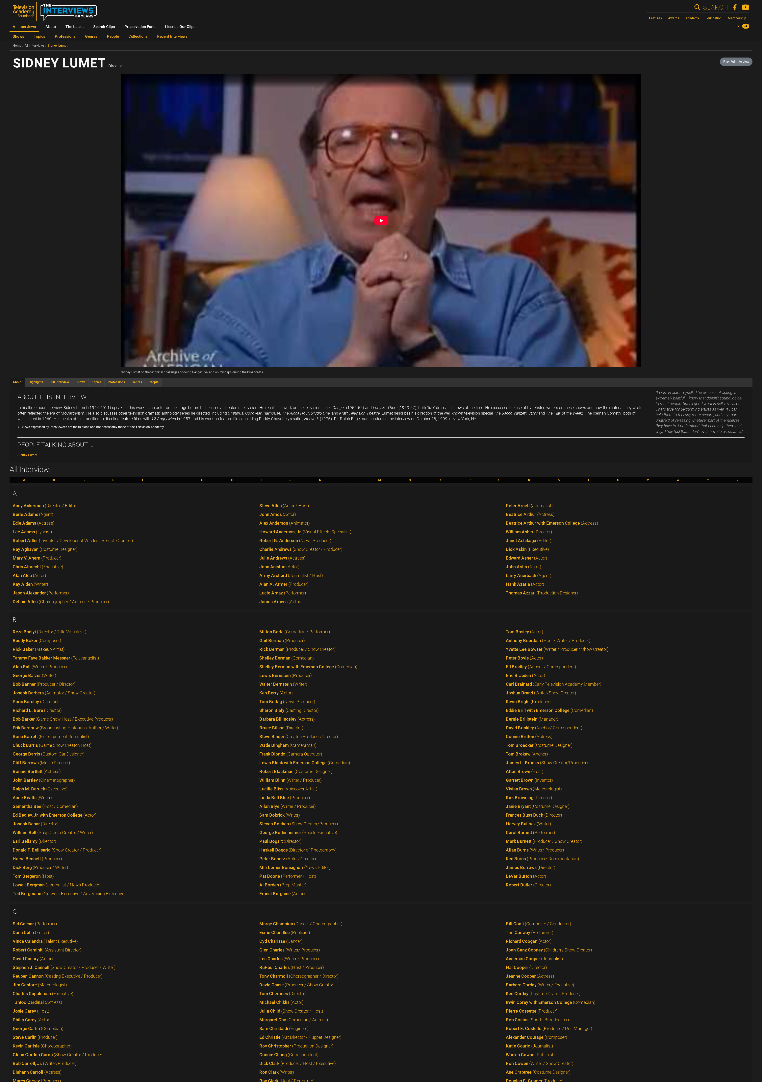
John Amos (277, 514)
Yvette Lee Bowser (557, 649)
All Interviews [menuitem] (24, 27)
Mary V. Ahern (37, 558)
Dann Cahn (31, 932)
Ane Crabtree (538, 1072)
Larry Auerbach (528, 575)
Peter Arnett (529, 505)
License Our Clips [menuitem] (180, 27)
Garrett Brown (529, 780)
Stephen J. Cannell (64, 967)
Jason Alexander (41, 592)
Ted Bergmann (69, 893)
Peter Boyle (524, 658)
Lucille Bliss (288, 788)
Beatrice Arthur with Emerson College (552, 523)
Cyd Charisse (280, 941)
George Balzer (34, 675)
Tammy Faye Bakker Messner (56, 658)
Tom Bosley (524, 631)
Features (655, 18)
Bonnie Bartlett (37, 771)
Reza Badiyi (49, 631)
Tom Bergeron (33, 876)
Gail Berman (282, 640)
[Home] (56, 12)
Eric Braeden (525, 675)
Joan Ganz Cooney (549, 950)
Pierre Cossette (531, 1011)
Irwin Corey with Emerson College (550, 1002)
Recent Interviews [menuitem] (172, 36)
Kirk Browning (529, 797)
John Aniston (279, 566)
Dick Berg (40, 867)
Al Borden (282, 884)
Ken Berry (276, 692)
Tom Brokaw (527, 754)
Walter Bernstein (283, 684)
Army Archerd (291, 575)
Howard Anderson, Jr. (305, 531)
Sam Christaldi (284, 1028)
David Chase (297, 984)
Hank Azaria (525, 584)
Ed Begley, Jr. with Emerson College (54, 815)
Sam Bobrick (279, 815)
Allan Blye (287, 806)
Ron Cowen (539, 1063)
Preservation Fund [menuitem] (140, 27)
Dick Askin (527, 549)
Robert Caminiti (47, 950)
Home (17, 45)
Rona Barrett (51, 736)
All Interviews (34, 45)
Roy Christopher (296, 1046)
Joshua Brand (541, 692)
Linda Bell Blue (284, 797)
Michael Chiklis (281, 1002)
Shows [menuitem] (18, 36)
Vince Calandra (45, 941)
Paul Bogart (280, 841)
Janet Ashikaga (528, 540)
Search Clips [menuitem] (104, 27)
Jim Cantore (40, 984)
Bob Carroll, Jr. (44, 1063)
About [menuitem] (50, 27)
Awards (673, 18)
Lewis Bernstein (285, 675)
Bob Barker (63, 719)
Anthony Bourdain (548, 640)
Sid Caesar (35, 923)
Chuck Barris (52, 745)
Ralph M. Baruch (40, 788)
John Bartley (44, 780)
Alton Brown (524, 771)
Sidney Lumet (57, 45)
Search (715, 7)
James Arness (280, 601)
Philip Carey (32, 1019)
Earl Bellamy (34, 841)
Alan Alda (29, 575)
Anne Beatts (32, 797)
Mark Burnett (544, 841)
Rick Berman (297, 649)
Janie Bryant (538, 806)
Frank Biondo (290, 754)
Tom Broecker (539, 745)
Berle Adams (33, 514)
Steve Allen (284, 505)
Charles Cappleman (43, 993)
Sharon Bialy (289, 710)
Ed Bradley (541, 666)
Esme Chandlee (284, 932)
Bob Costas (537, 1019)
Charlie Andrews (300, 549)
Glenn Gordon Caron (58, 1054)
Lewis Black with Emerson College (304, 762)
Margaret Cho (293, 1019)
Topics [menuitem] (39, 36)
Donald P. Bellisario (57, 850)
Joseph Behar (36, 823)
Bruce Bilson (281, 727)
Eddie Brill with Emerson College (549, 710)
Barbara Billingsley (287, 719)
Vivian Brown (534, 788)
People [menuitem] (113, 36)
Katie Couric (529, 1046)
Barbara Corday (540, 984)
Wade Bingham (288, 745)
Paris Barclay (35, 701)
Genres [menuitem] (91, 36)
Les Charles (289, 958)
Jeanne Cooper (530, 976)
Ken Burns (542, 858)
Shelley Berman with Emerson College (308, 666)
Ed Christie (300, 1037)
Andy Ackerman (45, 505)
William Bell (53, 832)
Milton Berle (294, 631)
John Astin (523, 566)
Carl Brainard (553, 684)
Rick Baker (39, 649)
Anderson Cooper (534, 958)
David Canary (33, 958)
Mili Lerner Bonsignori (294, 867)
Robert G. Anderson (295, 540)
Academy (692, 18)
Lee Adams (32, 531)
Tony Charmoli (299, 976)
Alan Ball (40, 666)
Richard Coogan (528, 941)
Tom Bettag (287, 701)
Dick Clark (297, 1063)
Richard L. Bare (37, 710)
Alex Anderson (284, 523)
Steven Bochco (298, 823)
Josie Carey (31, 1011)
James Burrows (530, 867)
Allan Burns (535, 850)
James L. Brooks (547, 762)
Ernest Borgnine (282, 893)
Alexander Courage (536, 1037)
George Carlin (38, 1028)
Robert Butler (528, 884)
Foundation (713, 18)
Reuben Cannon (58, 976)
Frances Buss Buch (534, 815)
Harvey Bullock (528, 823)
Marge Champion (300, 923)
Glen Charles (289, 950)
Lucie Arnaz (282, 592)
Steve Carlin (35, 1037)
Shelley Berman (286, 658)
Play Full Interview (736, 61)
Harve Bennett (37, 858)
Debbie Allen (61, 601)
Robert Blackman (295, 771)
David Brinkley (544, 727)
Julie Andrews (282, 558)
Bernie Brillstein (532, 719)
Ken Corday (543, 993)
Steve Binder (298, 736)
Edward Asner (526, 558)
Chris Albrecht (38, 566)
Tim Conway (529, 932)
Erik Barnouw (65, 727)
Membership (737, 18)
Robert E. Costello (549, 1028)
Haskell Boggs (298, 850)
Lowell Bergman (57, 884)
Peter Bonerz (287, 858)
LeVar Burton (526, 876)
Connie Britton (529, 736)
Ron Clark (276, 1072)
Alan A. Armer (283, 584)
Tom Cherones (283, 993)
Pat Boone (287, 876)
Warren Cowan (530, 1054)
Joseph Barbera (54, 692)
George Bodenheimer (298, 832)
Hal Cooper (526, 967)
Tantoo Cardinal (37, 1002)
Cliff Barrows (41, 762)
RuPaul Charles (291, 967)
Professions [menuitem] (65, 36)
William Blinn (290, 780)
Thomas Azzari (542, 592)
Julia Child (291, 1011)
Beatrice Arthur (530, 514)
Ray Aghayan (45, 549)
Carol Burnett (530, 832)
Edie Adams (33, 523)
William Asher (529, 531)
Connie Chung (288, 1054)
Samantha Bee (45, 806)
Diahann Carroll (37, 1072)
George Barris (49, 754)
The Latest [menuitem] (74, 27)
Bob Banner (44, 684)
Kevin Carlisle (42, 1046)
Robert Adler (73, 540)
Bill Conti (538, 923)
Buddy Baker (37, 640)
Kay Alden (30, 584)
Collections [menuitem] (138, 36)
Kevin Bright (528, 701)
